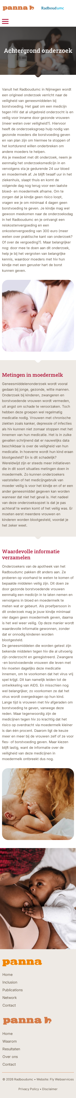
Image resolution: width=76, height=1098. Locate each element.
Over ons (10, 1057)
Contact (9, 1005)
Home (7, 974)
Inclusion (9, 982)
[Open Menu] (5, 21)
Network (9, 997)
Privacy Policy (28, 1089)
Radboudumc (23, 1079)
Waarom (9, 1041)
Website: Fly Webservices (55, 1079)
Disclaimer (50, 1089)
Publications (12, 990)
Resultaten (11, 1049)
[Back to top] (67, 1089)
